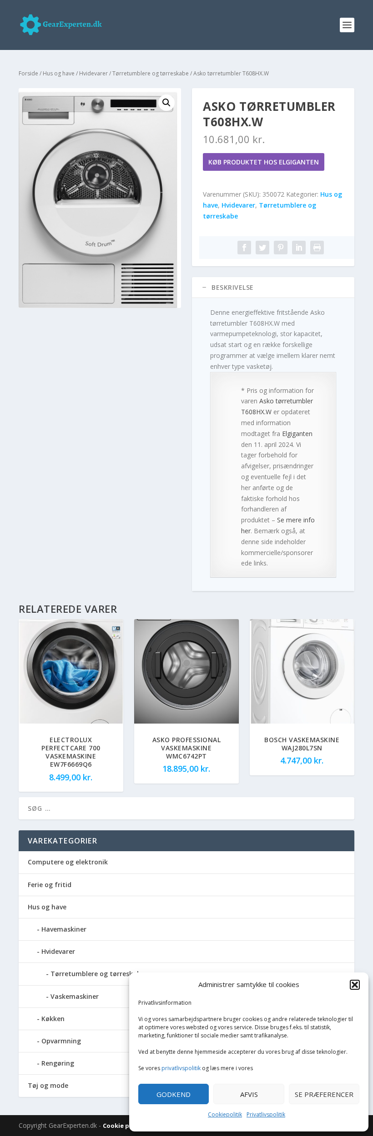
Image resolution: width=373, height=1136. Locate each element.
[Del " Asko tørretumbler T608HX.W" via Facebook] (244, 247)
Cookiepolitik (225, 1114)
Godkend (173, 1094)
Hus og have (59, 73)
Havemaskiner (63, 929)
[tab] (273, 287)
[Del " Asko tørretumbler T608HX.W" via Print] (317, 247)
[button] (354, 984)
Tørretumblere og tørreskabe (150, 73)
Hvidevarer (93, 73)
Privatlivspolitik (266, 1114)
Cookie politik (125, 1125)
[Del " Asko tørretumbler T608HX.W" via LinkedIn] (299, 247)
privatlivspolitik (181, 1068)
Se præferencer (324, 1094)
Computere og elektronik (68, 862)
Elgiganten (297, 433)
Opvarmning (61, 1041)
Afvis (249, 1094)
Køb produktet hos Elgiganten (263, 162)
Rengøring (57, 1063)
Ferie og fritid (49, 884)
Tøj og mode (48, 1085)
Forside (28, 73)
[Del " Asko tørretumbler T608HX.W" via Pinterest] (280, 247)
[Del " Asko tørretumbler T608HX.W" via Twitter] (262, 247)
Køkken (53, 1018)
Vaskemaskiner (74, 996)
